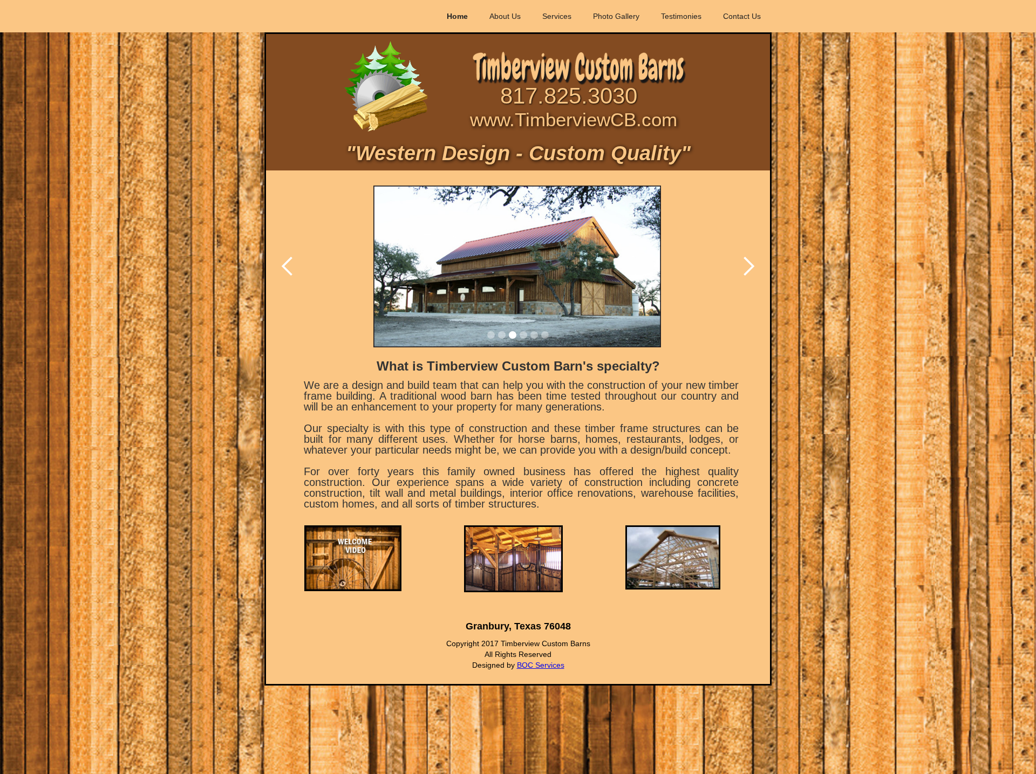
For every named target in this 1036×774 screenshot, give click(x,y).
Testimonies (681, 16)
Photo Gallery (616, 16)
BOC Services (540, 665)
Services (556, 16)
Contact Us (742, 16)
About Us (505, 16)
